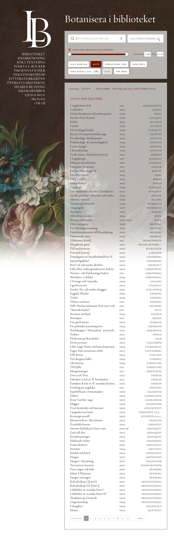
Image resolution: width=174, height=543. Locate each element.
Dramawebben (31, 91)
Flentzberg (153, 351)
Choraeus (155, 265)
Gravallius (154, 445)
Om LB (39, 103)
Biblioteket (33, 54)
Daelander (154, 289)
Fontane (155, 355)
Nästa (140, 518)
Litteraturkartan (27, 78)
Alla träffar (78, 64)
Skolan (38, 99)
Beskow (156, 195)
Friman (156, 375)
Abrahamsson (152, 105)
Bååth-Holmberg (151, 244)
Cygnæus (155, 285)
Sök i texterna (31, 62)
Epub (107, 71)
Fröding (155, 387)
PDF (121, 71)
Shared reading (29, 87)
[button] (121, 38)
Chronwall (153, 269)
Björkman (154, 203)
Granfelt (155, 424)
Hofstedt (155, 510)
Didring (156, 293)
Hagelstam (154, 461)
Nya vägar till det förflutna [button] (134, 88)
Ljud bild (35, 95)
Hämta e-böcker (29, 66)
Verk (138, 64)
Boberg (156, 212)
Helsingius (154, 506)
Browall (156, 224)
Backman (155, 158)
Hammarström (151, 465)
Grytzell (155, 449)
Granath (155, 420)
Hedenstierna (152, 481)
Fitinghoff (153, 346)
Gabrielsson (153, 395)
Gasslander (153, 400)
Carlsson (155, 252)
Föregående (76, 518)
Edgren (156, 314)
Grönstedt (154, 453)
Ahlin (157, 113)
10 (128, 518)
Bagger (156, 167)
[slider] (69, 54)
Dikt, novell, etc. (84, 71)
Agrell (157, 109)
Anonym (156, 134)
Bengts (157, 171)
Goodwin (147, 416)
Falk (158, 338)
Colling (156, 281)
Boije (158, 216)
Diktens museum (29, 74)
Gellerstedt (153, 408)
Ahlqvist (155, 118)
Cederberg (154, 256)
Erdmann (155, 326)
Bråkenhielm (152, 240)
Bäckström (154, 248)
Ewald (157, 334)
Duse (158, 310)
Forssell (156, 359)
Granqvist (154, 428)
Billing (156, 199)
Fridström (154, 371)
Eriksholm (154, 330)
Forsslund (154, 363)
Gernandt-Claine (151, 412)
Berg (158, 175)
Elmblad (156, 322)
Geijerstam (154, 404)
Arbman (156, 154)
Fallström (154, 342)
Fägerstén (154, 391)
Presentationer (29, 70)
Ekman (157, 318)
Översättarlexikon (26, 83)
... (133, 518)
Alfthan (156, 122)
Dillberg (155, 306)
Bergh (157, 179)
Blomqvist (154, 207)
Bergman (155, 187)
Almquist (155, 130)
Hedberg (155, 469)
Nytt (96, 64)
